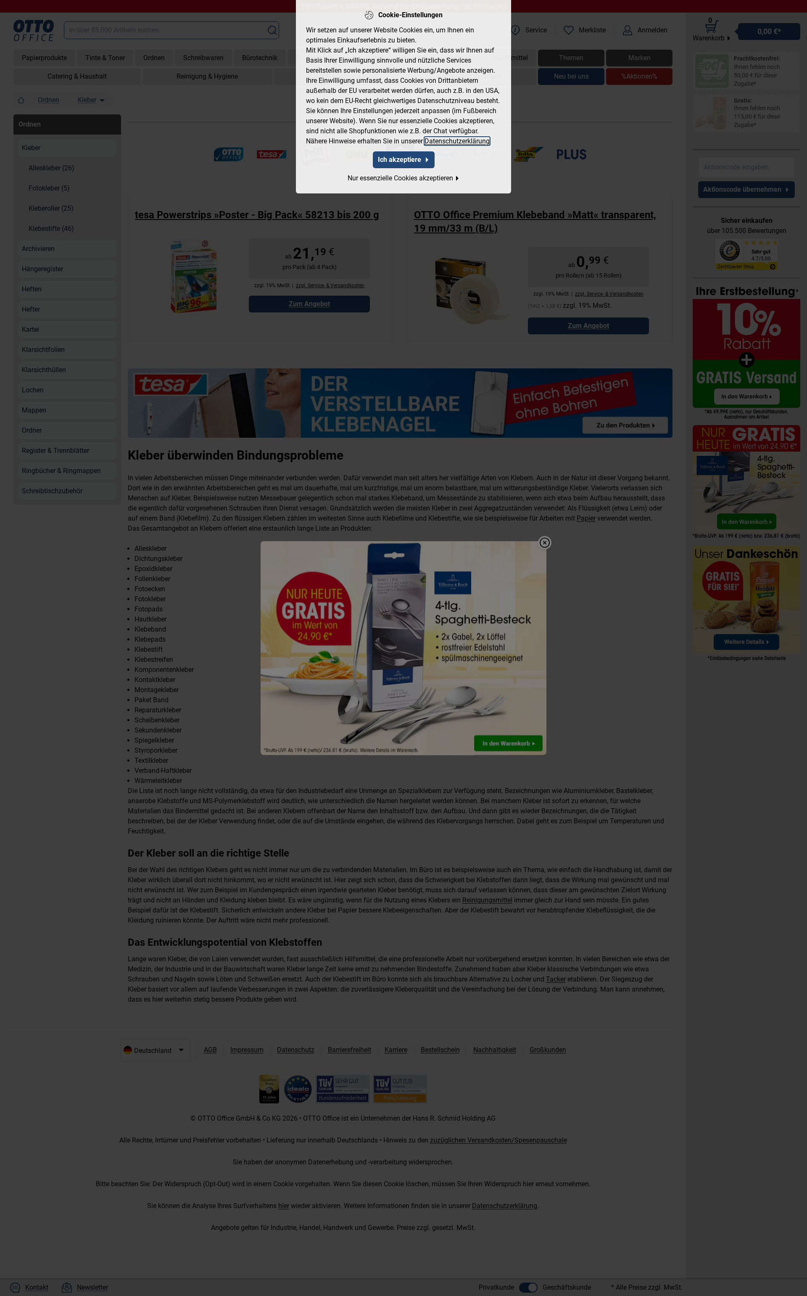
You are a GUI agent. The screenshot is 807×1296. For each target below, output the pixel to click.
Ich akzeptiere (399, 160)
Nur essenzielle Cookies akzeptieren (400, 178)
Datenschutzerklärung (457, 141)
